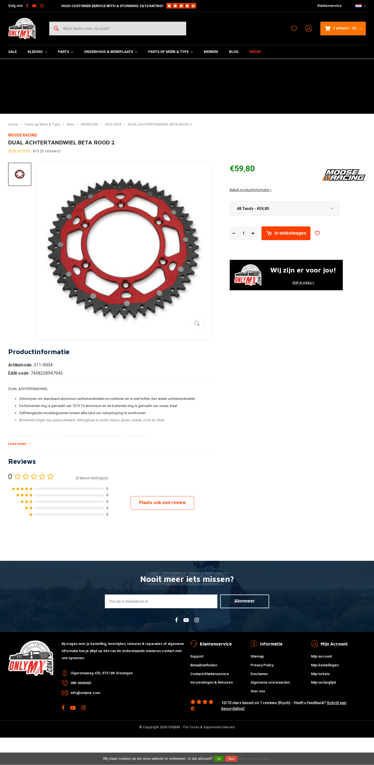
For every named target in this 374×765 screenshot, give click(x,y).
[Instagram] (42, 5)
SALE (12, 52)
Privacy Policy (262, 665)
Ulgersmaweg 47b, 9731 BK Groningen (102, 673)
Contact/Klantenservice (209, 674)
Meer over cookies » (255, 759)
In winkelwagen (290, 233)
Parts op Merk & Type (168, 52)
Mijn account (321, 656)
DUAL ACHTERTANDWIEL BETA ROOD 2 (159, 124)
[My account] (308, 28)
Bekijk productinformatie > (251, 190)
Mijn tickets (320, 674)
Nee (231, 759)
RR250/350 (89, 124)
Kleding (35, 52)
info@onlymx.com (85, 693)
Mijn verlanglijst (323, 682)
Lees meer (17, 444)
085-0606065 (81, 683)
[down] (234, 233)
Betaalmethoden (203, 665)
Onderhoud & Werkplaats (108, 52)
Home (13, 124)
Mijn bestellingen (325, 665)
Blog (233, 52)
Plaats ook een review (162, 502)
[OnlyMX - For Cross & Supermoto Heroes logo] (22, 28)
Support (196, 656)
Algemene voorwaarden (270, 682)
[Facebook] (27, 5)
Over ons (258, 691)
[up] (253, 233)
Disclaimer (259, 674)
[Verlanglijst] (294, 28)
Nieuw (255, 52)
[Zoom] (197, 323)
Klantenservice (329, 6)
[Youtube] (34, 5)
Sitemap (257, 656)
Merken (211, 52)
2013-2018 (113, 124)
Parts (63, 52)
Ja (219, 759)
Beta (70, 124)
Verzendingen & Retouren (211, 682)
